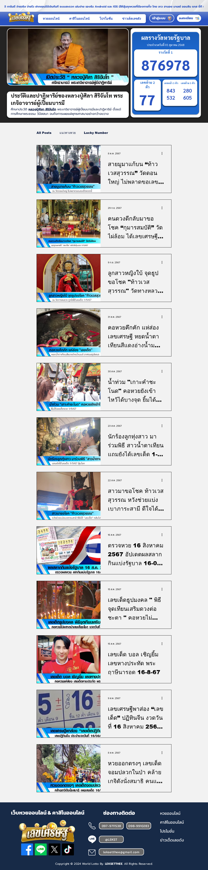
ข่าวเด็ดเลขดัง (172, 840)
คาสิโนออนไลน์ (172, 822)
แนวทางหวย (68, 132)
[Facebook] (27, 849)
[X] (54, 849)
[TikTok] (68, 849)
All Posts (44, 132)
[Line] (41, 849)
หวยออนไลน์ (170, 813)
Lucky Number (96, 132)
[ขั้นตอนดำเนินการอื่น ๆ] (163, 153)
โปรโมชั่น (167, 831)
